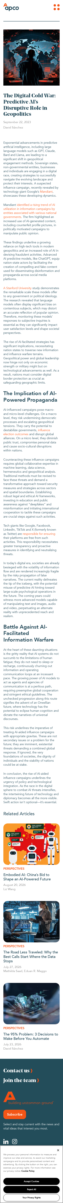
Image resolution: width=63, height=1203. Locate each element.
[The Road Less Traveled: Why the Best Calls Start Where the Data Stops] (31, 921)
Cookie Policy (27, 1171)
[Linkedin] (5, 1141)
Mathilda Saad (12, 970)
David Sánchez (13, 1048)
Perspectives (13, 868)
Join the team (19, 1080)
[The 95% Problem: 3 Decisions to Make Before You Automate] (31, 1003)
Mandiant (46, 192)
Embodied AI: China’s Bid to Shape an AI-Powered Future (27, 877)
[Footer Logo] (28, 1098)
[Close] (58, 1150)
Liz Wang (9, 889)
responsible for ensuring (39, 534)
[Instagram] (14, 1141)
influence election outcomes (26, 432)
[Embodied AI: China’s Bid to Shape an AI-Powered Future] (31, 844)
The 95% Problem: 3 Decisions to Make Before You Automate (30, 1036)
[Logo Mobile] (7, 7)
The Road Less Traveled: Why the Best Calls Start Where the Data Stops (30, 956)
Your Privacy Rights (32, 1197)
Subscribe (14, 1114)
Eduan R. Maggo (35, 970)
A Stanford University (17, 288)
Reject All (31, 1189)
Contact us (16, 1070)
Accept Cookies (31, 1181)
